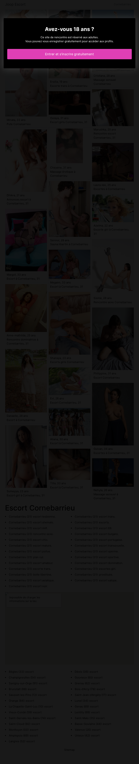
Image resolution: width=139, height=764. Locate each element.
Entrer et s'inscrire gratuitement (69, 54)
